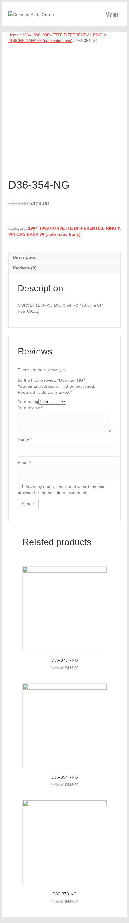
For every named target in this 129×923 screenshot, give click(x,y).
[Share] (109, 6)
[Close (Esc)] (122, 6)
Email (24, 462)
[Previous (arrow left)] (10, 462)
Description (25, 257)
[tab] (64, 257)
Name (25, 439)
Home (13, 35)
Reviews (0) (25, 268)
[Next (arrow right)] (118, 462)
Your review (30, 407)
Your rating (28, 401)
